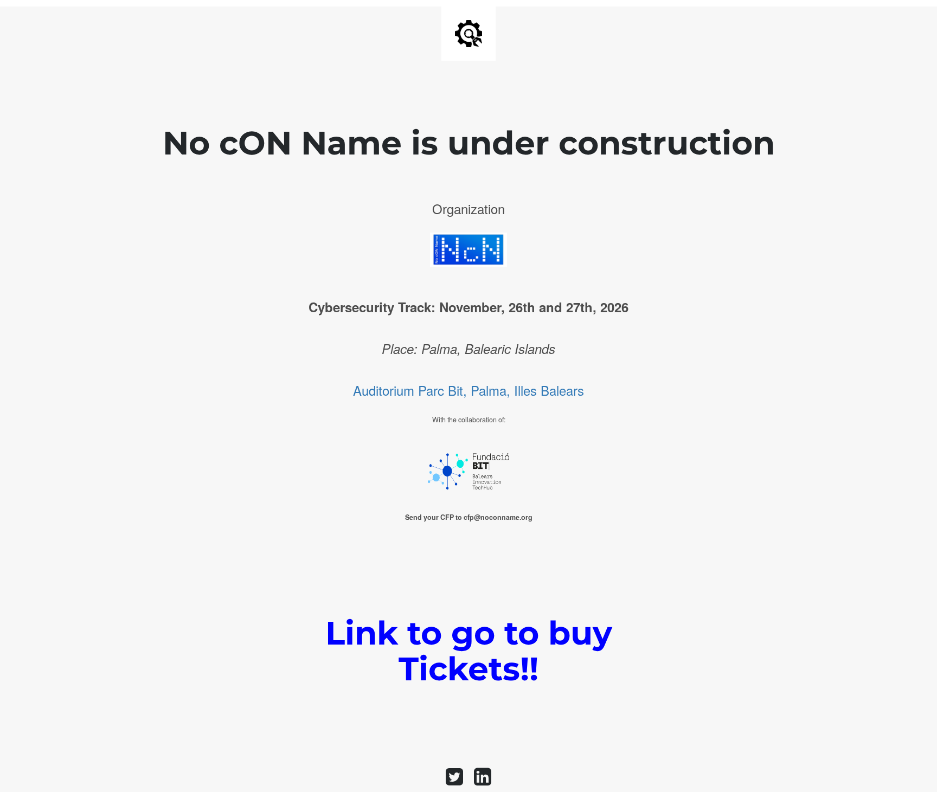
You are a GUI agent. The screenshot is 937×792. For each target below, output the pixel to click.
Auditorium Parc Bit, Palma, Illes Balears (468, 390)
